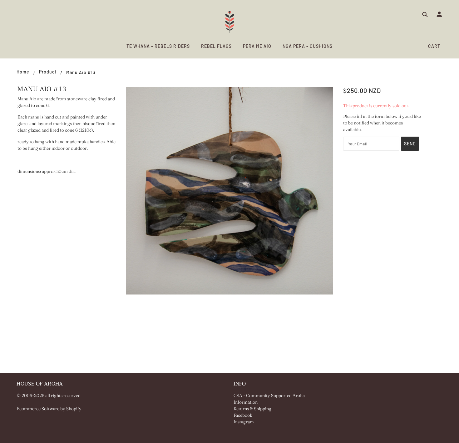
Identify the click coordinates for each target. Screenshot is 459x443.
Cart (434, 46)
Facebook (243, 415)
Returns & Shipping (252, 408)
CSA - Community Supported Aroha (269, 395)
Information (246, 402)
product (48, 72)
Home (23, 72)
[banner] (229, 22)
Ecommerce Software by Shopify (49, 408)
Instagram (244, 422)
